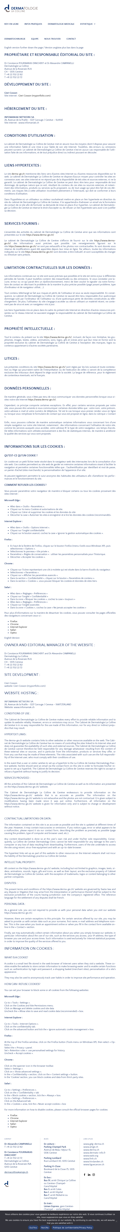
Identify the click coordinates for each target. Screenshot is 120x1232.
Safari (13, 630)
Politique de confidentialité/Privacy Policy (72, 1227)
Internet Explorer (18, 627)
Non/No (45, 1227)
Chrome (14, 624)
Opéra (13, 632)
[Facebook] (84, 1175)
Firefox (13, 621)
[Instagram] (93, 1175)
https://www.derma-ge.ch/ (40, 235)
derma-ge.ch (18, 174)
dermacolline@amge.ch (16, 1172)
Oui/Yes (33, 1227)
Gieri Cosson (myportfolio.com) (34, 95)
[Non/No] (116, 1221)
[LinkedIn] (89, 1175)
